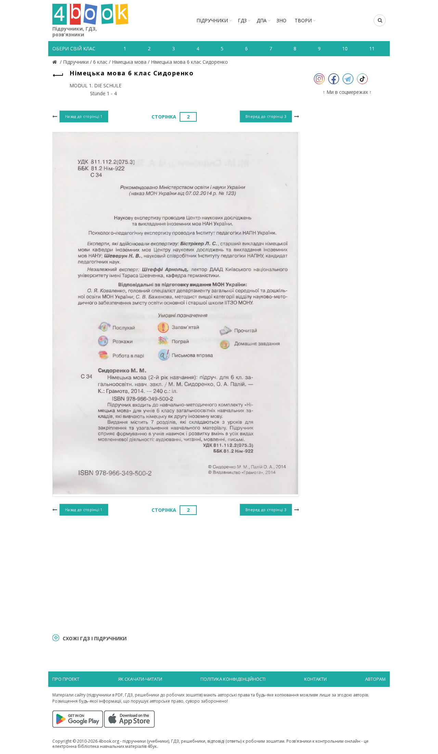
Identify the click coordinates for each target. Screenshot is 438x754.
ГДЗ (242, 20)
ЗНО (281, 20)
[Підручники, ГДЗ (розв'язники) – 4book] (55, 62)
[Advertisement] (175, 574)
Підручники (212, 20)
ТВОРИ (303, 20)
